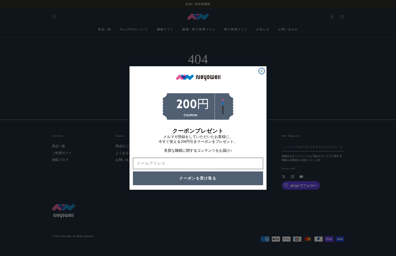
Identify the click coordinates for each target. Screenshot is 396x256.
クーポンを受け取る (198, 178)
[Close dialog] (261, 71)
